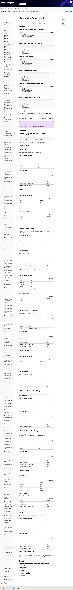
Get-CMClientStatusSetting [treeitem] (7, 284)
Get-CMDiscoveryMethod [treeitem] (8, 506)
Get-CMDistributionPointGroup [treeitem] (8, 515)
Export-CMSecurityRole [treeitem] (7, 133)
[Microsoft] (1, 8)
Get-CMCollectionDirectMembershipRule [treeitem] (8, 311)
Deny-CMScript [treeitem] (6, 66)
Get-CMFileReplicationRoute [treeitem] (7, 559)
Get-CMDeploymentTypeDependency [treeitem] (8, 447)
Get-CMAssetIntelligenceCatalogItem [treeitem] (8, 196)
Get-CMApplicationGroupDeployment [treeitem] (8, 177)
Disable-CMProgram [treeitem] (7, 78)
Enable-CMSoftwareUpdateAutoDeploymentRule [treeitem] (8, 108)
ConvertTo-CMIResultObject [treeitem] (6, 50)
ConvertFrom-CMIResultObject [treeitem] (6, 42)
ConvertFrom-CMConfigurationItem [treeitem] (7, 39)
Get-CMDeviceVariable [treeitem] (7, 504)
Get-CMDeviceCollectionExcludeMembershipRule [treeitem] (8, 489)
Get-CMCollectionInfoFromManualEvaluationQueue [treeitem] (8, 350)
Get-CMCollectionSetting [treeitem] (8, 371)
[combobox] (6, 17)
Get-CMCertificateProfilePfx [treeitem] (7, 249)
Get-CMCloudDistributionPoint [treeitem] (8, 291)
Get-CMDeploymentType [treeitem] (8, 444)
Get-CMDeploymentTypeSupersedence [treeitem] (8, 473)
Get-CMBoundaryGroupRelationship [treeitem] (8, 237)
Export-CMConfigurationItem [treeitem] (7, 125)
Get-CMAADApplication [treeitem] (7, 137)
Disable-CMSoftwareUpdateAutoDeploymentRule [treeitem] (8, 84)
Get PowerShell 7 (68, 11)
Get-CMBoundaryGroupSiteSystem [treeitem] (8, 242)
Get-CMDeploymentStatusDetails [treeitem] (8, 441)
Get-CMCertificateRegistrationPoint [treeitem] (8, 260)
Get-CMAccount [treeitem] (6, 144)
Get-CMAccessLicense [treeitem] (7, 142)
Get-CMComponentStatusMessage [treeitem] (8, 378)
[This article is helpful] (69, 28)
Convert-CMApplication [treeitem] (7, 28)
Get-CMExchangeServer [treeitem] (7, 554)
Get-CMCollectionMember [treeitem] (8, 357)
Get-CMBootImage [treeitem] (7, 230)
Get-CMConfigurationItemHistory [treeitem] (8, 392)
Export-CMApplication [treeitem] (7, 119)
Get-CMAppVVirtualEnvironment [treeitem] (8, 192)
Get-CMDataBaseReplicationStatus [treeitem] (8, 425)
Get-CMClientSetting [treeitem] (7, 277)
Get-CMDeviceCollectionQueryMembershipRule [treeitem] (8, 497)
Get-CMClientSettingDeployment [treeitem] (8, 280)
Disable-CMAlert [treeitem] (6, 72)
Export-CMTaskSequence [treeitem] (8, 135)
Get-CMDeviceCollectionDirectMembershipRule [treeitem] (8, 484)
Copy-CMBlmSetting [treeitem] (7, 52)
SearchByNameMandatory (24, 333)
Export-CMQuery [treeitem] (6, 131)
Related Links (63, 24)
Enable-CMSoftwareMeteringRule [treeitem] (8, 105)
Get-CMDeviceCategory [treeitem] (7, 479)
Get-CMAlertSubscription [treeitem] (8, 160)
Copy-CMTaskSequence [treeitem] (7, 61)
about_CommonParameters (26, 558)
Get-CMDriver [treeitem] (6, 522)
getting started (41, 126)
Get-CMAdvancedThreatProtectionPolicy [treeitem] (8, 155)
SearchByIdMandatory (23, 293)
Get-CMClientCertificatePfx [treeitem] (8, 263)
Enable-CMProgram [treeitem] (7, 100)
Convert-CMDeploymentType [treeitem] (7, 31)
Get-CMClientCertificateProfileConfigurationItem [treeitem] (8, 266)
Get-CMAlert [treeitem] (6, 158)
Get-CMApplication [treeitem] (7, 163)
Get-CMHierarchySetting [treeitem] (8, 568)
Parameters (63, 20)
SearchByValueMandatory (24, 253)
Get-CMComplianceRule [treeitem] (7, 373)
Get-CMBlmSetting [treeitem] (7, 229)
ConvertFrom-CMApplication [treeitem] (6, 36)
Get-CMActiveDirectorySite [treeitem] (8, 149)
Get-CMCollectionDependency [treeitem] (8, 305)
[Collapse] (12, 14)
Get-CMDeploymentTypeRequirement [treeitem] (8, 464)
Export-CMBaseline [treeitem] (7, 121)
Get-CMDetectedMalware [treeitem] (8, 476)
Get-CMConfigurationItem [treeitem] (8, 388)
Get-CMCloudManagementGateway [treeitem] (8, 295)
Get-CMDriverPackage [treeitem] (7, 524)
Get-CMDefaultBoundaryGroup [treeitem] (8, 433)
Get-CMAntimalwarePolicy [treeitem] (8, 162)
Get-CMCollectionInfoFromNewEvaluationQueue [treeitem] (8, 354)
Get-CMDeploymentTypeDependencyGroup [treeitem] (8, 451)
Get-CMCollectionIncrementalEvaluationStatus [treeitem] (8, 332)
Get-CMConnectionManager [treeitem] (7, 415)
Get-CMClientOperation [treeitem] (7, 272)
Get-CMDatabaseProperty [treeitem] (8, 417)
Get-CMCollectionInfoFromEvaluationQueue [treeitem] (8, 337)
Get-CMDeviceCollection (25, 577)
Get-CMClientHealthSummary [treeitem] (8, 270)
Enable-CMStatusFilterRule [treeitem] (7, 112)
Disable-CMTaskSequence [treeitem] (8, 90)
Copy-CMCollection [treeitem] (7, 54)
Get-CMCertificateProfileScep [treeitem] (8, 252)
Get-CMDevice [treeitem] (6, 477)
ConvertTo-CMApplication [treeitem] (8, 44)
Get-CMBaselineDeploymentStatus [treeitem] (8, 218)
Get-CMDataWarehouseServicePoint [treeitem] (8, 429)
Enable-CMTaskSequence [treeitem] (8, 114)
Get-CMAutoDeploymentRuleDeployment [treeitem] (8, 208)
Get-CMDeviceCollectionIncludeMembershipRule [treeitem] (8, 493)
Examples (62, 19)
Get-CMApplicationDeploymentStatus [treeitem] (8, 171)
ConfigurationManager (26, 14)
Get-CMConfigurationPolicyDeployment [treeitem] (8, 406)
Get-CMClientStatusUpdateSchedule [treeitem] (8, 287)
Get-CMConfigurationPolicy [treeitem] (7, 403)
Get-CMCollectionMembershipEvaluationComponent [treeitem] (8, 360)
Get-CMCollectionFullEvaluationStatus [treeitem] (8, 324)
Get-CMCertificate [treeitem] (6, 246)
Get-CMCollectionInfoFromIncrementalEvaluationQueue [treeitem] (8, 345)
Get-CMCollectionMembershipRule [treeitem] (8, 364)
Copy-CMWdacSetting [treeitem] (7, 62)
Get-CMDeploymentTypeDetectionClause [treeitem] (8, 456)
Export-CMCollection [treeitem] (7, 123)
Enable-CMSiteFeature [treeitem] (7, 102)
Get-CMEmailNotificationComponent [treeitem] (8, 535)
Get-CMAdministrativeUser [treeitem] (7, 152)
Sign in (70, 8)
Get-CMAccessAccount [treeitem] (7, 140)
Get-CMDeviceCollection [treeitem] (8, 481)
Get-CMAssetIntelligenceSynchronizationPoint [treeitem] (8, 203)
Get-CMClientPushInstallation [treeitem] (8, 275)
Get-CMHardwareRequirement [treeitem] (8, 566)
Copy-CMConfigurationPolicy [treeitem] (7, 57)
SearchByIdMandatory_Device (25, 495)
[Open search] (68, 9)
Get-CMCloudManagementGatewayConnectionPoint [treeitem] (8, 299)
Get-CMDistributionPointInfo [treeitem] (8, 518)
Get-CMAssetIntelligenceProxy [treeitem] (8, 200)
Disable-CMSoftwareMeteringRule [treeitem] (8, 80)
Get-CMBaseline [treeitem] (6, 212)
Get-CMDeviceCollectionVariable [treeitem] (8, 501)
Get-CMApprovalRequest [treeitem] (8, 188)
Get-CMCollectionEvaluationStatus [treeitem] (8, 315)
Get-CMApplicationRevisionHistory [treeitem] (8, 186)
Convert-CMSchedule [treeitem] (7, 33)
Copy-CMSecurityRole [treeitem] (7, 59)
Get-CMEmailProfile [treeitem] (7, 538)
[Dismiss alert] (71, 2)
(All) (20, 173)
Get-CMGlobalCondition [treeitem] (7, 563)
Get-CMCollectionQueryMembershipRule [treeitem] (8, 368)
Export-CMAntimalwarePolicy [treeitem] (7, 117)
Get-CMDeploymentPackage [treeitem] (7, 438)
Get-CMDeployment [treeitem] (7, 435)
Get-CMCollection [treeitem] (6, 302)
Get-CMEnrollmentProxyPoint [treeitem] (8, 552)
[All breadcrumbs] (20, 15)
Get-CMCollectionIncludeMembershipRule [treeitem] (8, 328)
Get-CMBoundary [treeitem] (6, 232)
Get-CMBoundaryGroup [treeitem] (7, 234)
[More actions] (53, 15)
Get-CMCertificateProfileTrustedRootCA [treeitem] (8, 256)
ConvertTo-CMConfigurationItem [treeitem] (7, 47)
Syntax (62, 16)
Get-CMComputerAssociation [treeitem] (8, 386)
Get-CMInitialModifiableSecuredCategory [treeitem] (8, 571)
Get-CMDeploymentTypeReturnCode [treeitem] (8, 468)
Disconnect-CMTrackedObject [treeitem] (6, 93)
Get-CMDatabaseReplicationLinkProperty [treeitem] (8, 420)
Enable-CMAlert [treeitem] (6, 95)
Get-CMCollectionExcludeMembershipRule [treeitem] (8, 320)
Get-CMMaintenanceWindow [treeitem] (8, 579)
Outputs (62, 23)
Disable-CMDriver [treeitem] (6, 76)
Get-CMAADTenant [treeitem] (7, 138)
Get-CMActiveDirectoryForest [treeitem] (8, 147)
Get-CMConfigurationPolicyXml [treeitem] (8, 410)
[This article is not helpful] (70, 28)
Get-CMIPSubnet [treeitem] (6, 576)
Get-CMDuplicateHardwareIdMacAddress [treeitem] (8, 531)
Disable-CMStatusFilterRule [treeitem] (7, 88)
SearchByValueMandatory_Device (25, 211)
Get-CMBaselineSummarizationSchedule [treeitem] (8, 223)
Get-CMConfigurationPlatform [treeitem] (8, 400)
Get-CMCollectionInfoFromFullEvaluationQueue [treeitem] (8, 341)
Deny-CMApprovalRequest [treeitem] (8, 64)
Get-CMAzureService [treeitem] (7, 210)
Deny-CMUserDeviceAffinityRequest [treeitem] (8, 69)
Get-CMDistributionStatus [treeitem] (8, 520)
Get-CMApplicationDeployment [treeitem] (8, 167)
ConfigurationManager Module (28, 21)
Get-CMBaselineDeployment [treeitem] (8, 215)
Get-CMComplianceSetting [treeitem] (8, 375)
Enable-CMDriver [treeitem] (6, 98)
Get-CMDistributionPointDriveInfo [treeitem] (8, 511)
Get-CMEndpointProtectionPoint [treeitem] (8, 542)
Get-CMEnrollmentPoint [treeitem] (7, 549)
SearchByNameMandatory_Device (25, 374)
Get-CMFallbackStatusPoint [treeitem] (7, 556)
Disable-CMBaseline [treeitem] (7, 74)
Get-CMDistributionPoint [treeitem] (8, 508)
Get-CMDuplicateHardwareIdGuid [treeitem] (8, 527)
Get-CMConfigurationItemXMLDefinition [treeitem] (8, 396)
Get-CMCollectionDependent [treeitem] (8, 308)
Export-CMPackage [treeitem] (7, 129)
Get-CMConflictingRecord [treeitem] (8, 412)
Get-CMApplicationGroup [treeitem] (8, 174)
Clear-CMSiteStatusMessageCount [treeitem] (8, 25)
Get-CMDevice (44, 192)
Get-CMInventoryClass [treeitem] (7, 574)
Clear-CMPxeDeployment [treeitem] (8, 22)
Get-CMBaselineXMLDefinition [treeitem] (8, 227)
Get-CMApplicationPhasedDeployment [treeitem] (8, 181)
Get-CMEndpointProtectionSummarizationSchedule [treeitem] (8, 546)
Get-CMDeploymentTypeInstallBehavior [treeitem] (8, 460)
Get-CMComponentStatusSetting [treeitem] (8, 382)
